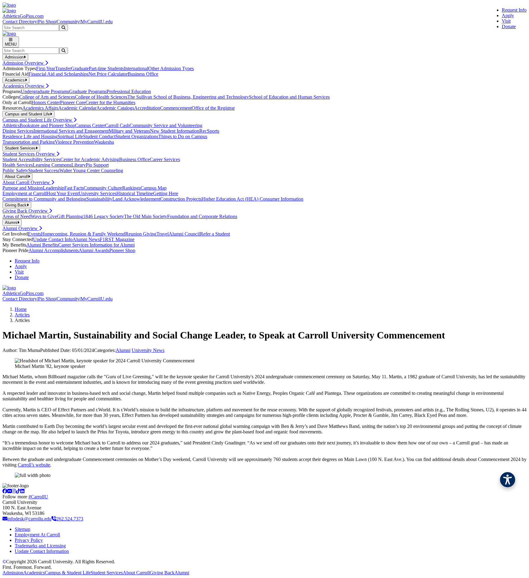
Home (21, 309)
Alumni (123, 350)
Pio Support (97, 165)
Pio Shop (47, 21)
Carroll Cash (117, 125)
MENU (11, 44)
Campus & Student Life (68, 572)
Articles (22, 314)
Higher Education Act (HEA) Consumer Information (252, 199)
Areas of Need (16, 216)
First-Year (45, 68)
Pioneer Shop (122, 250)
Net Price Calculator (108, 74)
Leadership (53, 188)
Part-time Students (106, 68)
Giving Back (162, 572)
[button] (507, 479)
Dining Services (17, 131)
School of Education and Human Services (289, 97)
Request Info (514, 10)
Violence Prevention (74, 142)
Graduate (80, 68)
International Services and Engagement (71, 131)
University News (148, 350)
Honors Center (46, 102)
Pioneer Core (72, 102)
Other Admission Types (171, 68)
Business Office (143, 74)
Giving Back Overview (25, 210)
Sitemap (22, 529)
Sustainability (99, 199)
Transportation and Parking (28, 142)
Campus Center (90, 125)
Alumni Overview (20, 228)
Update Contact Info (53, 239)
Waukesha (104, 142)
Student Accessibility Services (31, 159)
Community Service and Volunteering (165, 125)
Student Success (43, 170)
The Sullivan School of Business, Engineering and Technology (188, 97)
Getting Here (165, 193)
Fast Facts (74, 188)
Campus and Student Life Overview (37, 120)
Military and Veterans (129, 131)
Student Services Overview (29, 154)
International (136, 68)
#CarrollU (38, 496)
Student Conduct (99, 136)
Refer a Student (215, 233)
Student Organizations (136, 136)
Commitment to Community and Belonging (44, 199)
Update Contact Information (42, 551)
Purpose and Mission (22, 188)
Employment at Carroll (24, 193)
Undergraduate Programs (45, 91)
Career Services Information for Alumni (96, 244)
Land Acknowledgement (136, 199)
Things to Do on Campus (182, 136)
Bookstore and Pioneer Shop (47, 125)
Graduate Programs (88, 91)
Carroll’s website (34, 464)
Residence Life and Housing (30, 136)
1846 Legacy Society (103, 216)
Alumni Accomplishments (53, 250)
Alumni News (86, 239)
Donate (509, 26)
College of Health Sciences (101, 97)
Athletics (11, 125)
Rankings (131, 188)
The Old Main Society (145, 216)
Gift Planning (70, 216)
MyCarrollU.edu (97, 21)
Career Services (165, 159)
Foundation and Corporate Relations (202, 216)
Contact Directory (19, 21)
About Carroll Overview (26, 182)
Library (78, 165)
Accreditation (147, 108)
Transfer (63, 68)
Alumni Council (184, 233)
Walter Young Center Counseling (91, 170)
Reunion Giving (140, 233)
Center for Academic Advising (89, 159)
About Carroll (136, 572)
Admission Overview (23, 63)
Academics (34, 572)
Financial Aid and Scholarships (58, 74)
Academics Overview (24, 86)
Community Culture (103, 188)
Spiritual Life (70, 136)
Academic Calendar (77, 108)
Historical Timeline (134, 193)
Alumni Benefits (42, 244)
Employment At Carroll (37, 534)
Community (68, 21)
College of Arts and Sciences (47, 97)
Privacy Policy (29, 540)
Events (34, 233)
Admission (12, 572)
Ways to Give (44, 216)
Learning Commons (52, 165)
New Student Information (174, 131)
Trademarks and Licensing (40, 545)
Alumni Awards (94, 250)
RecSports (209, 131)
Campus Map (154, 188)
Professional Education (129, 91)
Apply (508, 15)
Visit (506, 21)
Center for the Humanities (110, 102)
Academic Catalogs (115, 108)
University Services (97, 193)
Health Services (17, 165)
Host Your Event (63, 193)
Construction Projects (180, 199)
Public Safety (15, 170)
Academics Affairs (40, 108)
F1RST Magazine (117, 239)
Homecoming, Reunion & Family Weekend (83, 233)
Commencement (176, 108)
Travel (162, 233)
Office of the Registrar (213, 108)
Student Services (107, 572)
